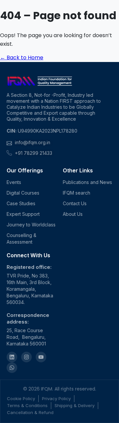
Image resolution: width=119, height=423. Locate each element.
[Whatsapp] (12, 367)
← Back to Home (21, 57)
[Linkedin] (12, 357)
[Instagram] (26, 357)
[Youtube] (41, 357)
